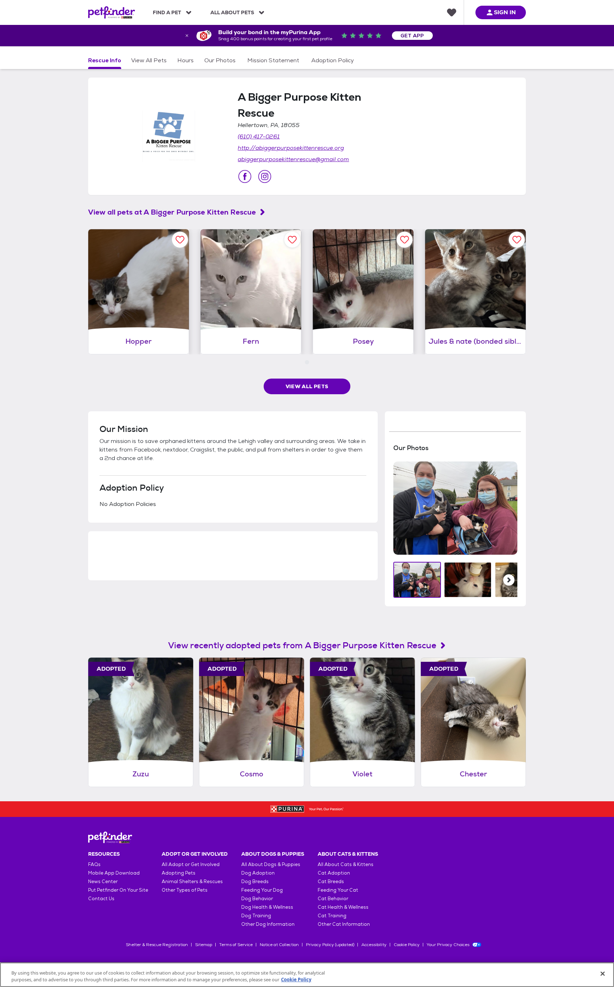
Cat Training (332, 916)
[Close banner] (187, 35)
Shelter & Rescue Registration (157, 945)
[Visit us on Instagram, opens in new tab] (265, 176)
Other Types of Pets (185, 890)
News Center (103, 881)
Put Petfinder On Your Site (118, 890)
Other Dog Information (268, 924)
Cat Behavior (333, 899)
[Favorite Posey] (404, 240)
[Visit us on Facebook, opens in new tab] (245, 176)
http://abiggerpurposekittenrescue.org (291, 148)
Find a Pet (167, 12)
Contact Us (101, 899)
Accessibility (374, 945)
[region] (307, 974)
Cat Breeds (331, 881)
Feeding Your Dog (262, 890)
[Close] (602, 974)
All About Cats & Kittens (345, 864)
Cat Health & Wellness (343, 907)
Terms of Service (236, 945)
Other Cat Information (344, 924)
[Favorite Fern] (292, 240)
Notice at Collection (279, 945)
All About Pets (232, 12)
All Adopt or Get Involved (191, 864)
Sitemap (203, 945)
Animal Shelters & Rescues (192, 881)
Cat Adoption (334, 873)
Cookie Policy (407, 945)
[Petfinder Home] (111, 12)
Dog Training (256, 916)
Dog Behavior (257, 899)
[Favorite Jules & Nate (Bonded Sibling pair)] (517, 240)
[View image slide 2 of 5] (468, 580)
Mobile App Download (114, 873)
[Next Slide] (509, 580)
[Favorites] (451, 12)
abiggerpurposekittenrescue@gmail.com (293, 159)
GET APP (412, 35)
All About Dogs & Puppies (270, 864)
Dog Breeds (255, 881)
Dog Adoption (258, 873)
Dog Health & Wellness (267, 907)
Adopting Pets (178, 873)
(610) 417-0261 (259, 136)
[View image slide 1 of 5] (417, 580)
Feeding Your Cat (338, 890)
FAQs (94, 864)
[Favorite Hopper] (180, 240)
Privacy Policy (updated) (330, 945)
